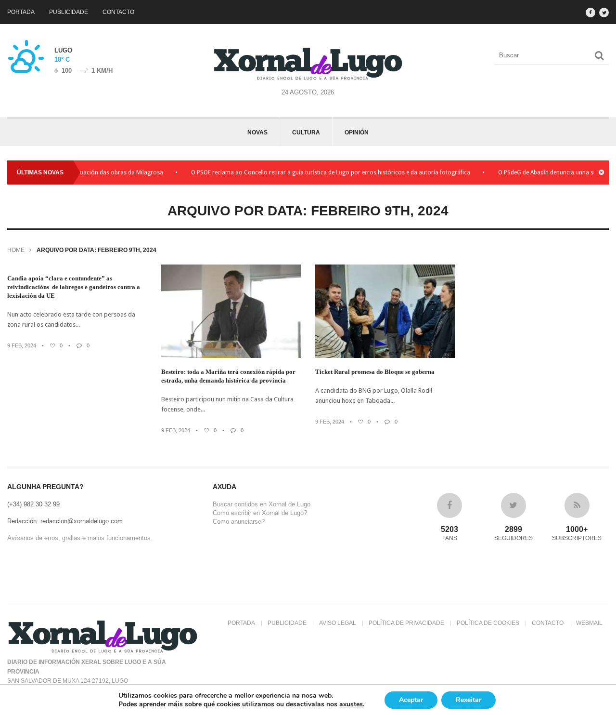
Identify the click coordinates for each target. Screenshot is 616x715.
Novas (257, 132)
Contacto (118, 12)
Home (16, 250)
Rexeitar (468, 699)
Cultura (306, 132)
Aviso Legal (337, 623)
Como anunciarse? (239, 521)
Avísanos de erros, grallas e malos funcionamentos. (80, 538)
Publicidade (68, 12)
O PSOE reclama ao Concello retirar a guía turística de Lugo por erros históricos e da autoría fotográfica (321, 172)
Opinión (357, 132)
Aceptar (411, 699)
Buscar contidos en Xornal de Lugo (261, 504)
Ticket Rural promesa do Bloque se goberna (375, 371)
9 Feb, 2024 (21, 345)
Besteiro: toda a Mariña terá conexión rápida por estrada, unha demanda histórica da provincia (228, 376)
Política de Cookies (488, 623)
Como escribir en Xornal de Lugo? (260, 512)
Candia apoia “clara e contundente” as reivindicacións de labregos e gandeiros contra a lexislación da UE (73, 287)
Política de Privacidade (406, 623)
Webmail (589, 623)
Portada (21, 12)
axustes (351, 704)
